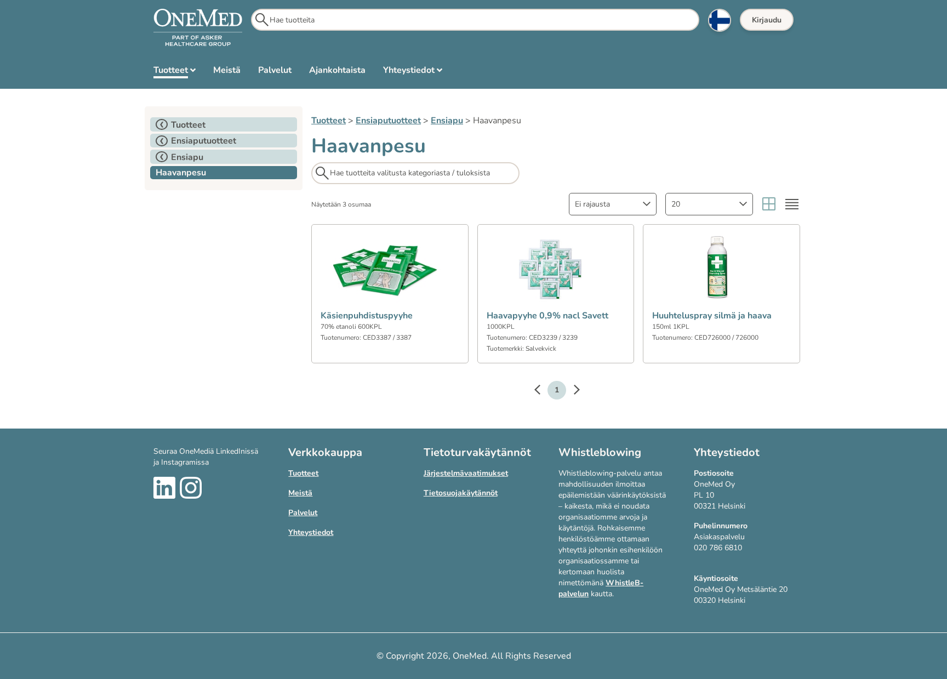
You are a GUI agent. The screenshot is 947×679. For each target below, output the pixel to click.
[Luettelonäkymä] (791, 204)
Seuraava (571, 391)
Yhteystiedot (310, 532)
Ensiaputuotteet (388, 121)
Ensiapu (447, 121)
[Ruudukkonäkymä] (768, 204)
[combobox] (613, 204)
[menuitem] (174, 72)
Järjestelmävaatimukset (466, 473)
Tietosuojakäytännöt (461, 493)
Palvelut (302, 512)
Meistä (300, 493)
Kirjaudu (766, 20)
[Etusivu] (197, 28)
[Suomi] (719, 20)
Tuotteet (328, 121)
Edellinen (542, 391)
